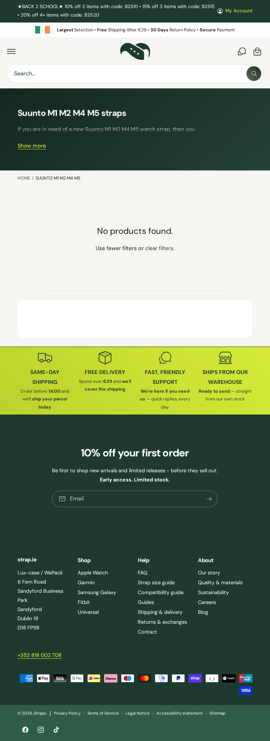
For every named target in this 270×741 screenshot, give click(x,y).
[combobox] (135, 73)
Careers (207, 602)
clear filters (159, 248)
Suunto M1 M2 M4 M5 (58, 178)
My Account (238, 11)
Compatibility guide (161, 592)
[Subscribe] (210, 499)
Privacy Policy (67, 713)
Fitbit (84, 602)
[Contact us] (242, 51)
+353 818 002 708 (40, 655)
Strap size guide (156, 582)
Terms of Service (103, 713)
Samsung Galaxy (97, 592)
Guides (146, 602)
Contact (147, 632)
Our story (209, 572)
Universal (88, 612)
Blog (203, 612)
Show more (32, 145)
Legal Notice (138, 713)
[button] (11, 51)
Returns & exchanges (162, 622)
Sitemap (217, 713)
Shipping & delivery (160, 612)
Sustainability (213, 592)
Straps (40, 713)
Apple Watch (93, 572)
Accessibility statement (179, 713)
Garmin (86, 582)
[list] (135, 30)
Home (24, 178)
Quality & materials (220, 582)
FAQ (142, 572)
